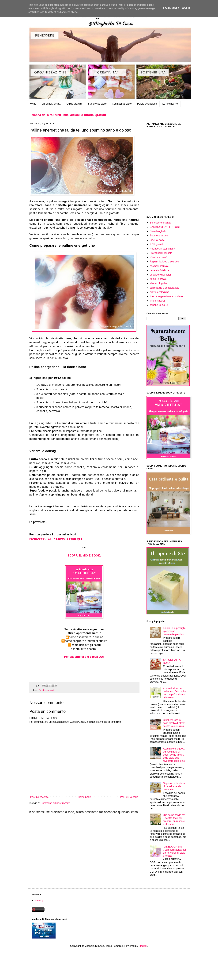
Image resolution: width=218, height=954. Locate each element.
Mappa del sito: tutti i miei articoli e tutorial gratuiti (69, 115)
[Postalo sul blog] (46, 685)
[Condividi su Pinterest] (55, 685)
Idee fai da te (157, 240)
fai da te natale (158, 279)
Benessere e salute (160, 222)
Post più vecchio (129, 797)
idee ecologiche (158, 283)
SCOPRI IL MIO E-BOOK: (84, 555)
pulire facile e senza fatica (164, 287)
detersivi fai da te (159, 270)
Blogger (143, 946)
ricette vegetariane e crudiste (166, 296)
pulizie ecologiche (159, 292)
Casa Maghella (158, 231)
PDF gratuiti (156, 244)
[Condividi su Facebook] (52, 685)
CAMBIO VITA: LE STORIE (165, 227)
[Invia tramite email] (43, 685)
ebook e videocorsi (160, 274)
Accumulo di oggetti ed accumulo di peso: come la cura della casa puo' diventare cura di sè (174, 754)
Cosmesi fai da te (122, 103)
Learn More (171, 8)
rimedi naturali (157, 300)
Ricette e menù (46, 690)
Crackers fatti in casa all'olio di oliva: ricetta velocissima (174, 723)
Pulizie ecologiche (147, 103)
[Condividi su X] (49, 685)
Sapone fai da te (97, 103)
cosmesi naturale (159, 266)
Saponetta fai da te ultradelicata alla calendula (174, 786)
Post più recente (39, 797)
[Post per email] (37, 685)
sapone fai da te (159, 305)
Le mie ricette (170, 103)
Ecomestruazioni (159, 235)
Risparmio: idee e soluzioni (164, 261)
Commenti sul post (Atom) (55, 803)
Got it (186, 8)
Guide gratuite (75, 103)
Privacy (39, 900)
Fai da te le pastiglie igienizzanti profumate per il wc (174, 631)
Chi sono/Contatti (51, 103)
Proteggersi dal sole (161, 253)
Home (33, 103)
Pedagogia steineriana (162, 248)
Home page (84, 797)
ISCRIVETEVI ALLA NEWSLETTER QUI (55, 539)
